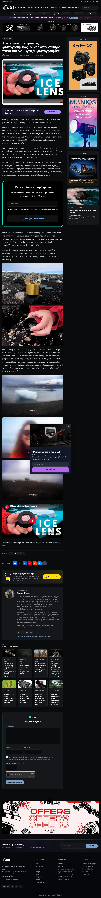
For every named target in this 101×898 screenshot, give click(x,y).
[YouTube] (87, 1)
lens (11, 554)
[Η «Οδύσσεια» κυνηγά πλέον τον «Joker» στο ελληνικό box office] (40, 653)
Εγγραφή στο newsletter (33, 218)
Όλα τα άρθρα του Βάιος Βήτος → (27, 636)
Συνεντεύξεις (40, 882)
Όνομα (9, 748)
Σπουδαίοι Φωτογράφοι (88, 864)
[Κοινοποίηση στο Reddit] (35, 563)
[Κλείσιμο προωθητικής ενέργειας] (68, 426)
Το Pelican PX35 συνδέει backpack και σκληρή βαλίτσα (24, 698)
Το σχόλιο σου (10, 726)
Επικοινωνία (9, 876)
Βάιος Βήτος (10, 55)
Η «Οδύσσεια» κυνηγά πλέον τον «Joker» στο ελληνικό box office (40, 668)
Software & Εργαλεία (87, 869)
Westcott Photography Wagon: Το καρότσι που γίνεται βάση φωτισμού (55, 699)
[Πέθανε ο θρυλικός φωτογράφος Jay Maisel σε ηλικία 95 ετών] (40, 684)
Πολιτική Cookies (63, 879)
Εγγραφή (91, 846)
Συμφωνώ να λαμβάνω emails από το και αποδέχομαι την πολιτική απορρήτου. (32, 210)
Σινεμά (37, 7)
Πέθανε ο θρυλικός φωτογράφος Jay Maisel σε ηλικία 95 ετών (40, 699)
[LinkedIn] (31, 632)
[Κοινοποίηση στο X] (20, 563)
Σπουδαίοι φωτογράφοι (27, 14)
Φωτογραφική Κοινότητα (89, 866)
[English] (97, 1)
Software (44, 7)
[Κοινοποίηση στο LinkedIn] (25, 563)
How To (13, 7)
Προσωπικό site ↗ (44, 636)
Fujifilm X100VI (91, 14)
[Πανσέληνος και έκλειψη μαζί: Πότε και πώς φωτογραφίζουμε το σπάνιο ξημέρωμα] (9, 653)
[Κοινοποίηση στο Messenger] (39, 563)
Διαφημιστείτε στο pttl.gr (66, 869)
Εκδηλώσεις (53, 7)
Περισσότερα (72, 7)
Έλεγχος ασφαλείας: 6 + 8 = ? (17, 763)
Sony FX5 (14, 14)
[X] (90, 1)
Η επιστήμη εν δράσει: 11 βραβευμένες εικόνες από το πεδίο (9, 698)
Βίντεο (30, 7)
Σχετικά (60, 866)
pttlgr (36, 209)
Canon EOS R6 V (66, 14)
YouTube (42, 349)
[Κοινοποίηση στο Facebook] (15, 563)
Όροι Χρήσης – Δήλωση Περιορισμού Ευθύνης (65, 873)
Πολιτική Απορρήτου (36, 757)
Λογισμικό (56, 14)
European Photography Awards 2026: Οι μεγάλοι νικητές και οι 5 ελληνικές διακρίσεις (56, 670)
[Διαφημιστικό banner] (50, 27)
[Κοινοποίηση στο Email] (44, 563)
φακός (13, 154)
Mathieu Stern (19, 554)
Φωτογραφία (22, 7)
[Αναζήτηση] (96, 7)
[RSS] (93, 1)
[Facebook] (81, 1)
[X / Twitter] (18, 632)
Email (27, 748)
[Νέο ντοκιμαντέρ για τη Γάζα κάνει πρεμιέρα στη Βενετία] (25, 653)
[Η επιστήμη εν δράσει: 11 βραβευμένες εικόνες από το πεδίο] (9, 684)
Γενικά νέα (63, 7)
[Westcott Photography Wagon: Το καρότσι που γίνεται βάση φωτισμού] (56, 684)
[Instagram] (84, 1)
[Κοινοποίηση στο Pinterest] (30, 563)
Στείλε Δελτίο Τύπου (44, 14)
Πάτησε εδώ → (54, 112)
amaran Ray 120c (79, 14)
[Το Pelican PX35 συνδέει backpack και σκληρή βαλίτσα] (25, 684)
